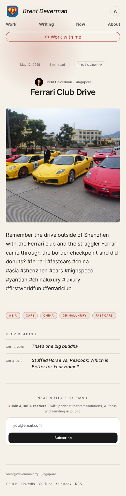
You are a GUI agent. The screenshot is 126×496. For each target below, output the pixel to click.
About (114, 24)
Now (80, 24)
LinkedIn (28, 484)
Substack (63, 484)
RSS (78, 484)
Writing (46, 24)
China (48, 315)
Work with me (66, 37)
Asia (13, 315)
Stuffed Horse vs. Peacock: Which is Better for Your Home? (70, 363)
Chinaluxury (75, 315)
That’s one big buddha (55, 346)
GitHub (11, 484)
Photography (90, 64)
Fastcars (104, 315)
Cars (30, 315)
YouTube (45, 484)
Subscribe (63, 437)
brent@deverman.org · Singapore (31, 474)
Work (11, 24)
